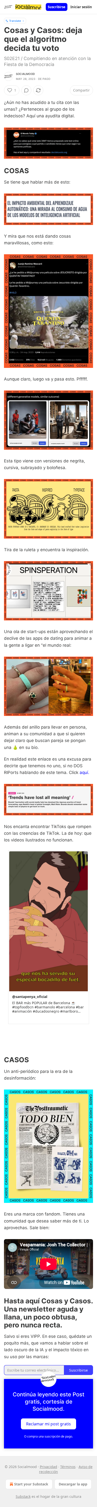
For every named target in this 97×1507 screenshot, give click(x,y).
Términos (68, 1466)
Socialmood (25, 74)
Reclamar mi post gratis (48, 1423)
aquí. (84, 772)
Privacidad (48, 1466)
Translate (15, 21)
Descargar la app (73, 1484)
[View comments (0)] (26, 90)
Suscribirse (56, 7)
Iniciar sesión (81, 7)
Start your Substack (31, 1484)
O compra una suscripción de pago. (48, 1436)
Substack (23, 1496)
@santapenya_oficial (29, 996)
